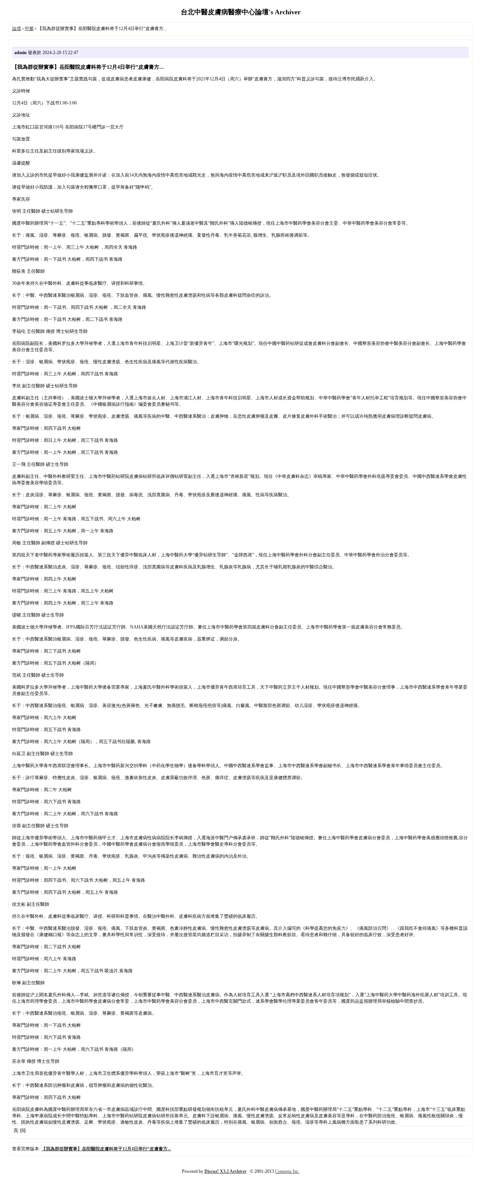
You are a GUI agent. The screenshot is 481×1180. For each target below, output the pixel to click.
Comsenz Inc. (287, 1171)
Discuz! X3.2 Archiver (225, 1171)
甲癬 (29, 28)
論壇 (16, 28)
